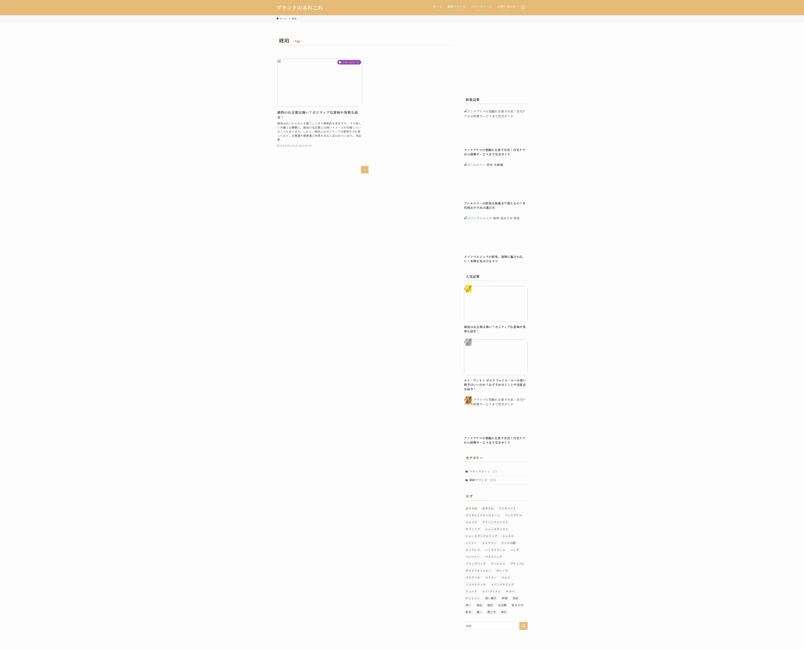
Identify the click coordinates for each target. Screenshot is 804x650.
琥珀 (479, 605)
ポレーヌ (502, 570)
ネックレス (473, 550)
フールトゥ (498, 564)
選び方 (491, 612)
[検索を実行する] (523, 626)
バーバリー (473, 557)
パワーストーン (483, 471)
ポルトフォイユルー (478, 570)
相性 (490, 605)
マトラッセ (473, 577)
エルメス (471, 522)
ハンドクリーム (495, 550)
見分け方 (517, 605)
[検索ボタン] (523, 7)
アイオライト (507, 508)
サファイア (473, 529)
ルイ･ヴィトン (491, 591)
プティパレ (517, 564)
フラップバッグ (476, 564)
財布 (469, 612)
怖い (469, 605)
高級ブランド (482, 480)
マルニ (506, 577)
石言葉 (502, 605)
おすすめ (471, 508)
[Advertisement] (496, 62)
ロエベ (510, 591)
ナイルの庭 (508, 543)
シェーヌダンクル (496, 529)
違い (479, 612)
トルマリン (489, 543)
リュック (471, 591)
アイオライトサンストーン (483, 515)
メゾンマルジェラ (502, 584)
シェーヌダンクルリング (481, 536)
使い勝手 (491, 598)
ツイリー (471, 543)
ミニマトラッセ (476, 584)
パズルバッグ (493, 557)
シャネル (508, 536)
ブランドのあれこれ (299, 7)
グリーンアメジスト (495, 522)
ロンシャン (473, 598)
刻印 (515, 598)
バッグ (514, 550)
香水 (504, 612)
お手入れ (488, 508)
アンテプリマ (513, 515)
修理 (505, 598)
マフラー (491, 577)
